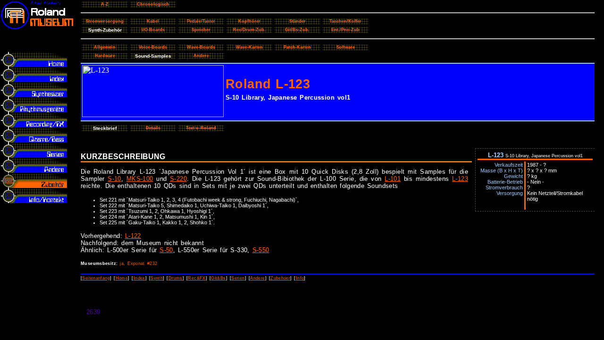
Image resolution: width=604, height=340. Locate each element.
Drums (175, 278)
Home (122, 278)
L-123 (460, 178)
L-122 (133, 235)
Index (139, 278)
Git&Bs (218, 278)
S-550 (260, 250)
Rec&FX (196, 278)
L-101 (393, 178)
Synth (157, 278)
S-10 (114, 178)
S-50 (166, 250)
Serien (237, 278)
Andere (257, 278)
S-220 (178, 178)
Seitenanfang (96, 278)
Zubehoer (280, 278)
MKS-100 (139, 178)
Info (300, 278)
